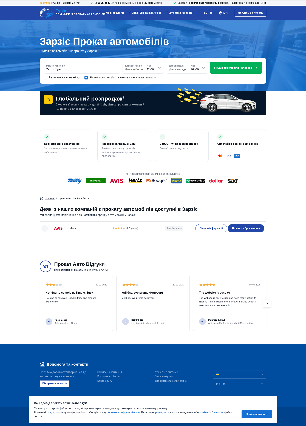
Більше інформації (211, 228)
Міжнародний (115, 13)
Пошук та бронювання (246, 228)
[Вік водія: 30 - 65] (86, 77)
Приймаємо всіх (257, 414)
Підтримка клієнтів (179, 13)
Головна (50, 198)
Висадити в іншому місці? (64, 77)
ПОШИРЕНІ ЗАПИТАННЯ (145, 13)
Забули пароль (164, 376)
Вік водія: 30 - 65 (99, 77)
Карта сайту (104, 380)
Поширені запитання (109, 372)
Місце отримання (55, 65)
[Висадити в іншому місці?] (45, 77)
